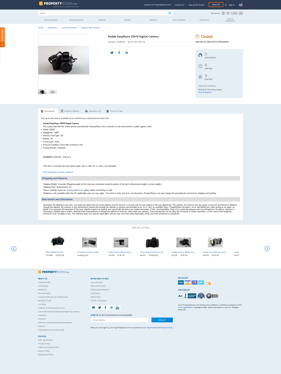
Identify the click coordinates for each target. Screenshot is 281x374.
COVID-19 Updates (99, 300)
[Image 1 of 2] (70, 60)
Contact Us (179, 5)
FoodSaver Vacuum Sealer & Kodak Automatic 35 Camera (101, 252)
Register (216, 4)
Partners (42, 319)
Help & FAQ (95, 297)
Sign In (231, 5)
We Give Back (44, 293)
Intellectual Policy (45, 354)
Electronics (52, 27)
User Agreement (45, 340)
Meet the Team (44, 300)
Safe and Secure (98, 286)
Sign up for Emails (196, 5)
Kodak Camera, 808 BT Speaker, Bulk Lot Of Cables (193, 252)
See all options (205, 92)
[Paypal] (181, 282)
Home (40, 27)
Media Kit (42, 289)
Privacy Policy (44, 343)
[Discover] (208, 282)
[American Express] (201, 282)
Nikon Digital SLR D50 (54, 252)
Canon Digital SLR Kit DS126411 (153, 252)
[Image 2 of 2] (52, 91)
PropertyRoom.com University (51, 329)
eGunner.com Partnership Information (55, 322)
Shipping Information (100, 289)
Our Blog (42, 304)
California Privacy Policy (48, 347)
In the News (43, 286)
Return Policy (44, 351)
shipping (70, 190)
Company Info (44, 282)
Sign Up (162, 320)
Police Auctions (51, 20)
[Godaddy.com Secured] (212, 295)
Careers (41, 326)
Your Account (96, 282)
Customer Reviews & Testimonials (53, 297)
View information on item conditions (58, 172)
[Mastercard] (194, 282)
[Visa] (188, 282)
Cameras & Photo (69, 27)
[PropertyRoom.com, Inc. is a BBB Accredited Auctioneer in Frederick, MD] (187, 295)
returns (81, 190)
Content (3, 37)
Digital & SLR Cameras (90, 27)
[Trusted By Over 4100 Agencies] (201, 295)
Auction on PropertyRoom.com (157, 4)
